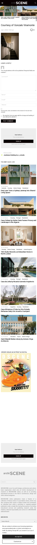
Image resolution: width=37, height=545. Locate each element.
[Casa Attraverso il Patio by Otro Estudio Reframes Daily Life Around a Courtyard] (18, 295)
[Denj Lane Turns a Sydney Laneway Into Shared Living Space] (10, 11)
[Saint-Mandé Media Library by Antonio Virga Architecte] (18, 325)
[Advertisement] (18, 418)
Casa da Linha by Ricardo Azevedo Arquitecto (17, 282)
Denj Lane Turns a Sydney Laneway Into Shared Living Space (10, 18)
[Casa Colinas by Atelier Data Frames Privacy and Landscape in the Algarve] (18, 206)
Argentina (12, 307)
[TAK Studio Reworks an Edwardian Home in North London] (18, 236)
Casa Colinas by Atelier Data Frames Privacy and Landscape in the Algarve (18, 221)
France (19, 336)
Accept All (18, 536)
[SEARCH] (35, 3)
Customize (17, 541)
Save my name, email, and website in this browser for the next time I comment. (16, 111)
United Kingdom (28, 249)
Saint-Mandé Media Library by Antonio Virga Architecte (17, 340)
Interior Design (17, 188)
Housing (10, 188)
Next (36, 13)
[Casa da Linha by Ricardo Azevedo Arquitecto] (18, 267)
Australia (4, 188)
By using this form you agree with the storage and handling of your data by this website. (18, 116)
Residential (25, 188)
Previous (1, 13)
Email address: (18, 134)
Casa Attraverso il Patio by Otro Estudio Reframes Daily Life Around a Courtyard (15, 310)
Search (34, 482)
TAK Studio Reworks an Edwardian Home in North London (16, 253)
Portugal (18, 218)
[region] (18, 534)
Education (13, 336)
